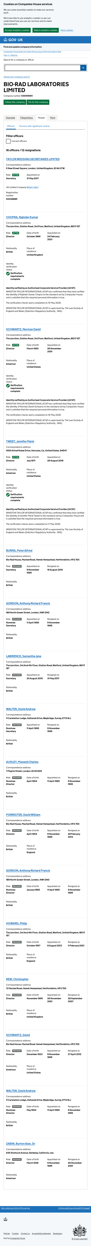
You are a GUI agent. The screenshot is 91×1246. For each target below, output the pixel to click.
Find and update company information (23, 46)
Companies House (17, 1238)
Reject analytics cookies (45, 30)
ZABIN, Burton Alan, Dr (20, 1143)
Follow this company (15, 102)
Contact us (25, 1233)
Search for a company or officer (19, 59)
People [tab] (41, 117)
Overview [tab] (10, 117)
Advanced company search (17, 76)
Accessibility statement (41, 1233)
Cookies (15, 1233)
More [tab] (52, 117)
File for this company (38, 102)
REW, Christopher (17, 979)
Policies (7, 1233)
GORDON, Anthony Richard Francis (28, 603)
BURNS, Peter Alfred (19, 550)
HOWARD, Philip (16, 923)
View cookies (67, 30)
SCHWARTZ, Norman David (23, 329)
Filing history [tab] (26, 117)
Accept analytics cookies (17, 30)
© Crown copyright (79, 1239)
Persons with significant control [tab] (34, 126)
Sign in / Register (11, 55)
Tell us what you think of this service (15, 1208)
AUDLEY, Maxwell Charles (22, 762)
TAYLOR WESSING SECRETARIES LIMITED (33, 159)
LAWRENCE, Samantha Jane (23, 656)
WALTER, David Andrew (21, 709)
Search (83, 68)
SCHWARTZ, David (18, 1035)
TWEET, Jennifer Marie (20, 441)
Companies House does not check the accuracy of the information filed (32, 51)
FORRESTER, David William (23, 814)
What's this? (33, 187)
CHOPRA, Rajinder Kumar (22, 217)
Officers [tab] (11, 126)
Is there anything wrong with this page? (74, 1208)
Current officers (19, 141)
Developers (57, 1233)
